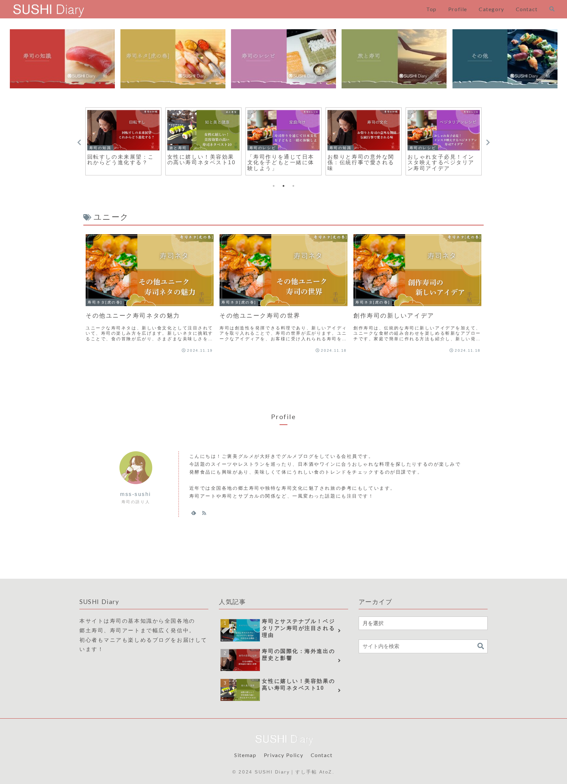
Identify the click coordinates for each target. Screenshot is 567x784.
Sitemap (245, 755)
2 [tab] (283, 186)
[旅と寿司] (394, 58)
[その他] (504, 58)
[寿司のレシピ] (283, 58)
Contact (322, 755)
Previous (79, 142)
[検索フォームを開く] (552, 8)
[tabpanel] (123, 141)
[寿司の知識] (62, 58)
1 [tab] (273, 186)
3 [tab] (293, 186)
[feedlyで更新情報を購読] (193, 512)
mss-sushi (135, 494)
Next (488, 142)
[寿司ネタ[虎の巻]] (172, 58)
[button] (481, 646)
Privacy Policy (283, 755)
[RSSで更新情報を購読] (204, 512)
